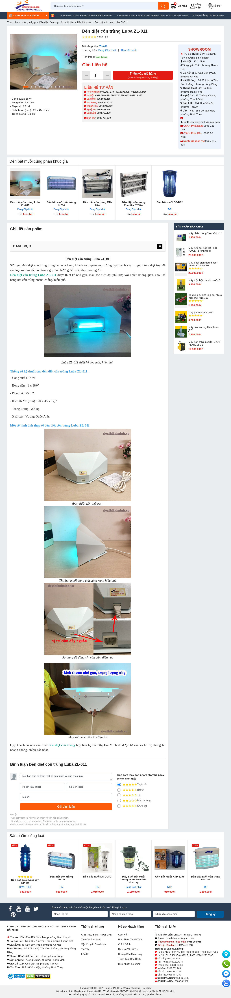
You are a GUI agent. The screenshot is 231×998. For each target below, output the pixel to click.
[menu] (159, 246)
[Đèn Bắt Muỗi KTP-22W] (169, 858)
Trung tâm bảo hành (129, 959)
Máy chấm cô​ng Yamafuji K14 (205, 233)
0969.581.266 (103, 109)
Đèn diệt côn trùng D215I (61, 878)
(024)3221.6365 (134, 95)
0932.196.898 (122, 92)
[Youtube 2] (27, 909)
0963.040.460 (106, 106)
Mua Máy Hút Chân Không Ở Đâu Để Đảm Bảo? (60, 15)
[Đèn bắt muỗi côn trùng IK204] (61, 183)
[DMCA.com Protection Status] (38, 976)
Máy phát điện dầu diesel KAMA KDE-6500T (202, 264)
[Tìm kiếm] (163, 6)
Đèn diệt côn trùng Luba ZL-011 (25, 204)
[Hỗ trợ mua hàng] (226, 964)
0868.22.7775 (105, 102)
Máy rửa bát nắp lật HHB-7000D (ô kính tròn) (203, 249)
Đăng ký (210, 914)
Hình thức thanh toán (130, 939)
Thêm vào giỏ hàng (143, 75)
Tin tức (85, 949)
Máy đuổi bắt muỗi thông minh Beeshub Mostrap (134, 879)
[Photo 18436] (43, 62)
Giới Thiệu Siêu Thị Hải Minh (96, 934)
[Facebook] (10, 909)
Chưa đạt (142, 806)
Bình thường (144, 800)
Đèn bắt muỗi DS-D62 (170, 202)
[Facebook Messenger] (226, 973)
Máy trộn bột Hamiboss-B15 (204, 280)
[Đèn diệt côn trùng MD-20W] (97, 183)
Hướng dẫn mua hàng (130, 954)
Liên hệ (85, 954)
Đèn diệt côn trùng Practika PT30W (133, 204)
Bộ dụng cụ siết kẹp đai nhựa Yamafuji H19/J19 (205, 296)
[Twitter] (36, 909)
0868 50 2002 (181, 981)
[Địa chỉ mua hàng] (226, 954)
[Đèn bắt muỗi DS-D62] (169, 183)
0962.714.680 (118, 95)
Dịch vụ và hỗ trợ (128, 949)
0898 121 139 (182, 978)
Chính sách (124, 944)
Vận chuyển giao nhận (93, 944)
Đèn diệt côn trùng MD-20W (97, 204)
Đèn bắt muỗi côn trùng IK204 (61, 204)
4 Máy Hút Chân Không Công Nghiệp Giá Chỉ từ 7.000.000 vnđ (128, 15)
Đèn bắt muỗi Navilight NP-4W (25, 881)
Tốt (139, 795)
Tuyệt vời (142, 784)
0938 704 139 (174, 975)
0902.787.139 (107, 92)
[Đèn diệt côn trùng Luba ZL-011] (25, 183)
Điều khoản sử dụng (129, 964)
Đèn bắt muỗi (128, 50)
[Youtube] (19, 909)
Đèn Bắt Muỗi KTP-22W (169, 876)
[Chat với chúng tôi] (226, 983)
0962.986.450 (103, 99)
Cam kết (122, 934)
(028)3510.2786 (139, 92)
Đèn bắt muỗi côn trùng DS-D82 (205, 878)
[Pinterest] (13, 914)
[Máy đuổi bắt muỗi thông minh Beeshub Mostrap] (133, 858)
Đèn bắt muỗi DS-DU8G (97, 876)
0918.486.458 (102, 95)
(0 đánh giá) (102, 36)
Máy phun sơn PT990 (200, 312)
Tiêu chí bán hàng (91, 939)
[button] (216, 6)
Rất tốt (140, 790)
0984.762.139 (104, 113)
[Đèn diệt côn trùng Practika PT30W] (133, 183)
